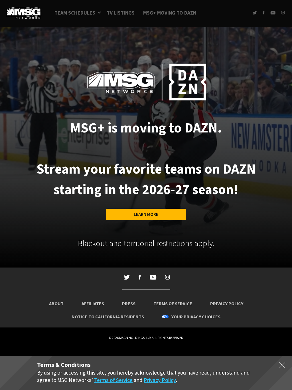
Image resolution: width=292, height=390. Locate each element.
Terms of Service (172, 304)
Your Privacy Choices (195, 317)
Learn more (146, 214)
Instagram (283, 12)
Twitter (254, 12)
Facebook (263, 12)
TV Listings (121, 13)
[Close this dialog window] (282, 366)
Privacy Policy (226, 304)
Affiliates (93, 304)
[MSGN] (24, 13)
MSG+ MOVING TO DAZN (169, 13)
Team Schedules (74, 13)
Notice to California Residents (108, 317)
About (56, 304)
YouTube (273, 12)
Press (128, 304)
